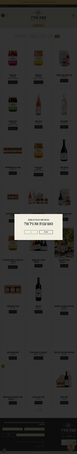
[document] (38, 227)
